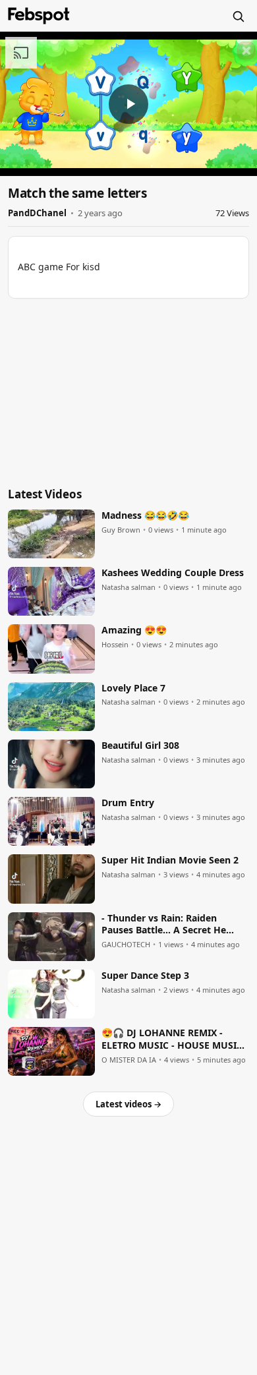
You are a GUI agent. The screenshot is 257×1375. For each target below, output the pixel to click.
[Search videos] (238, 16)
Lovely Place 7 (133, 688)
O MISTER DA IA (128, 1060)
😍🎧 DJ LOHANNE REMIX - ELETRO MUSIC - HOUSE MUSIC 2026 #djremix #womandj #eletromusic (172, 1039)
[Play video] (128, 104)
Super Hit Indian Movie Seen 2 (170, 860)
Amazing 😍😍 (134, 630)
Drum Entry (127, 803)
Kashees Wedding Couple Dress (172, 573)
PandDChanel (37, 213)
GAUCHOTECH (125, 944)
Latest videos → (128, 1104)
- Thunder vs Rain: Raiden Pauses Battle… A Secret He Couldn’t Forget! (163, 924)
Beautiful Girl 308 (140, 745)
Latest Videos (45, 494)
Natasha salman (128, 587)
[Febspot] (39, 15)
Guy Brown (120, 530)
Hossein (114, 644)
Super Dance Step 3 (145, 975)
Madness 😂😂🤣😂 (145, 515)
